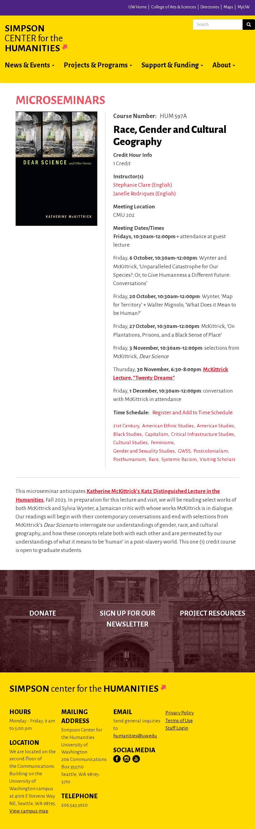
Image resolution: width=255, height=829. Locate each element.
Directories (210, 7)
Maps (228, 7)
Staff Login (176, 728)
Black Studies (127, 434)
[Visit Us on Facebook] (117, 759)
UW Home (137, 7)
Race (153, 459)
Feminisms (162, 442)
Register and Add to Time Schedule (192, 413)
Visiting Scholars (217, 459)
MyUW (244, 7)
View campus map (28, 810)
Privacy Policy (179, 712)
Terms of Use (179, 720)
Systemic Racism (179, 459)
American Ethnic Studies (168, 425)
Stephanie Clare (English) (142, 185)
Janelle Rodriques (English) (144, 194)
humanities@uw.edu (135, 735)
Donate (42, 613)
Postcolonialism (210, 450)
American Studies (215, 425)
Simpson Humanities (34, 38)
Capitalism (156, 434)
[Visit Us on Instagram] (127, 759)
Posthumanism (129, 459)
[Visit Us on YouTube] (136, 759)
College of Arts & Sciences (173, 7)
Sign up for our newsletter (127, 619)
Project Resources (212, 613)
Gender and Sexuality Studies (144, 450)
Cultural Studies (130, 442)
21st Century (126, 425)
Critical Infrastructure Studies (202, 434)
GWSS (184, 450)
